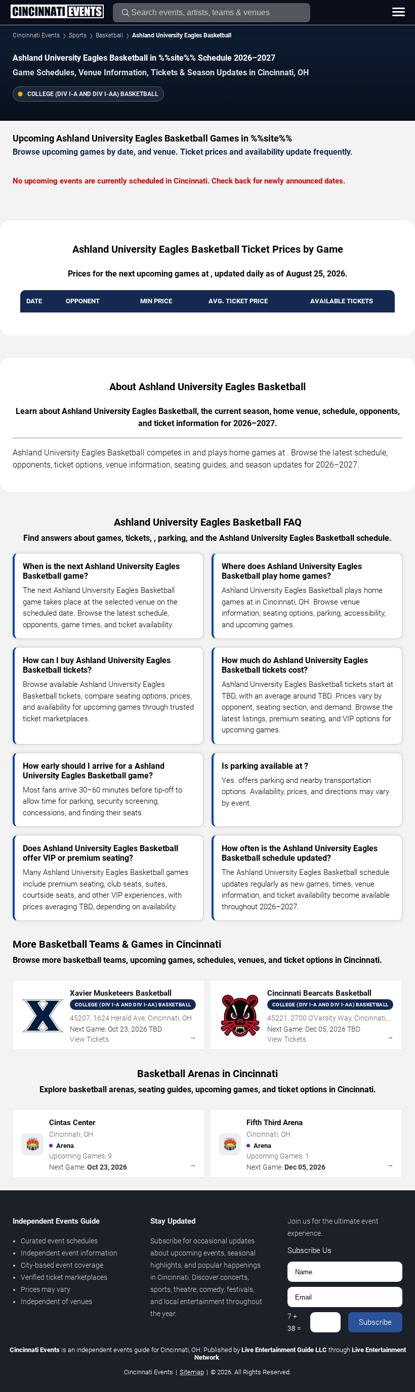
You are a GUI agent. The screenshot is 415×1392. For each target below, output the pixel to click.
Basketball (109, 35)
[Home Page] (57, 12)
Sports (78, 35)
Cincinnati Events (36, 35)
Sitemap (192, 1372)
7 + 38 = (294, 1322)
